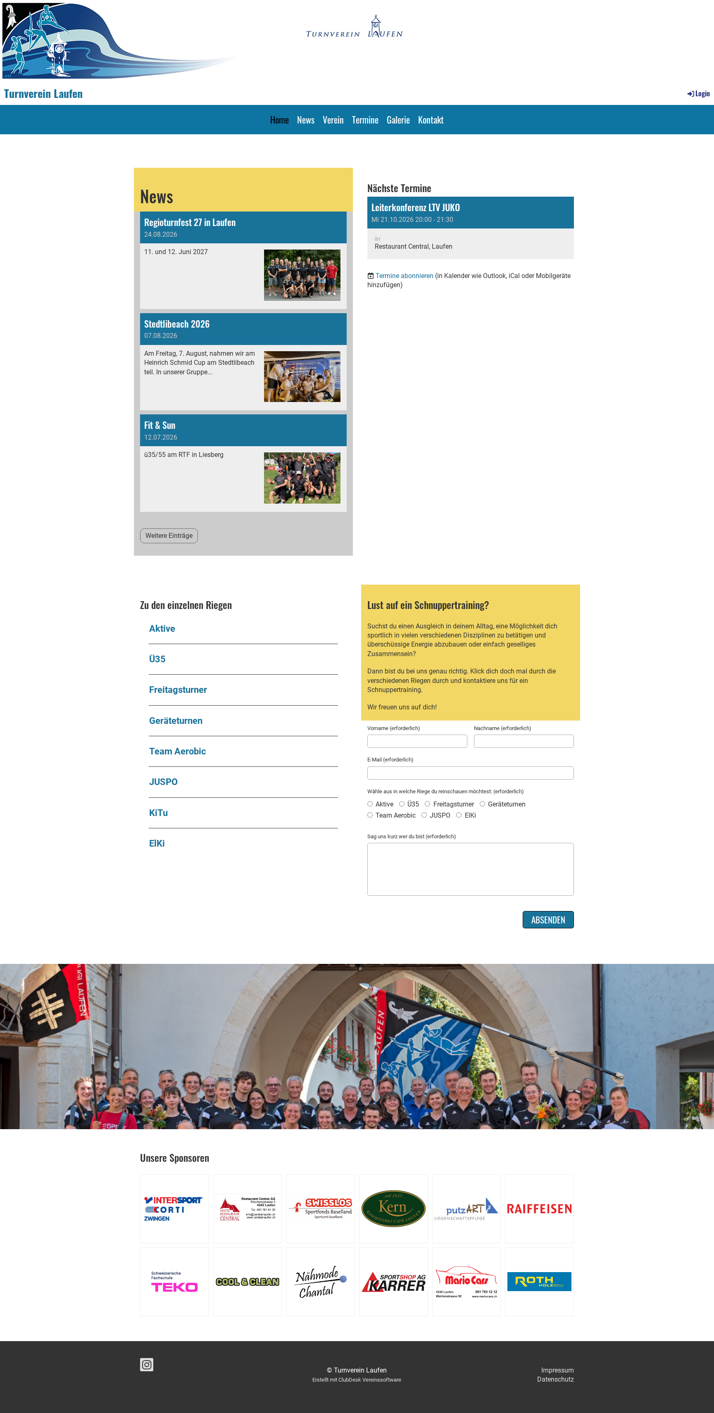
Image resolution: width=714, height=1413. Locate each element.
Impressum (557, 1370)
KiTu (158, 812)
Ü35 (157, 659)
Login (702, 93)
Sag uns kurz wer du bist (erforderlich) (411, 836)
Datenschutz (555, 1379)
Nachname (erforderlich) (502, 728)
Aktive (162, 628)
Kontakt (431, 119)
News (305, 119)
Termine (365, 119)
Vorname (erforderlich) (393, 728)
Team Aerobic (177, 751)
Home (279, 119)
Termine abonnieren (404, 276)
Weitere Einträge (169, 536)
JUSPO (163, 781)
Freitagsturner (178, 689)
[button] (470, 228)
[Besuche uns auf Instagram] (146, 1367)
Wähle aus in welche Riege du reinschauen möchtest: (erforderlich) (445, 791)
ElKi (157, 843)
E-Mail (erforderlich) (390, 759)
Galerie (398, 119)
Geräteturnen (175, 720)
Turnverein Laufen (43, 93)
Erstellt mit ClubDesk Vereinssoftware (356, 1380)
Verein (333, 119)
